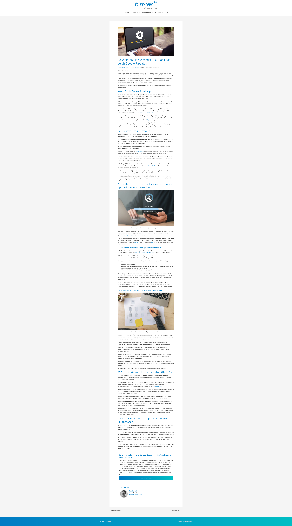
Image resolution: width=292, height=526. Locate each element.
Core (137, 151)
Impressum (181, 521)
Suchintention (159, 386)
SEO (129, 67)
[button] (168, 12)
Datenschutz (188, 521)
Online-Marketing (123, 67)
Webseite (136, 242)
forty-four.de (108, 521)
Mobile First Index (152, 166)
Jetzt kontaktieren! (146, 478)
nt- (139, 252)
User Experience (127, 235)
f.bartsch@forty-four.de (135, 494)
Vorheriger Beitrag (115, 510)
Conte (137, 252)
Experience (150, 120)
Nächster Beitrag (177, 510)
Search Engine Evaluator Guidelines (145, 113)
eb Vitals (141, 151)
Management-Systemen (146, 252)
